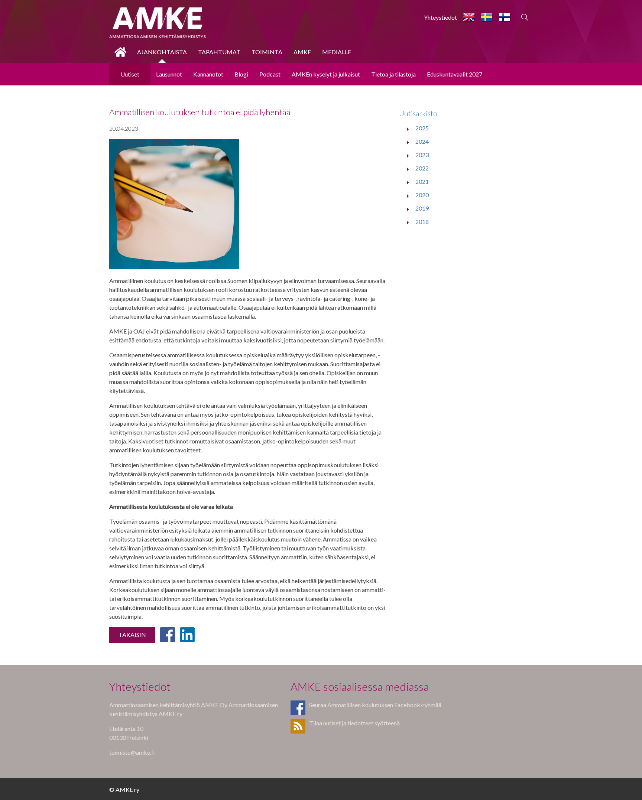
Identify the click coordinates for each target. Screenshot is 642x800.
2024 (422, 141)
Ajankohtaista (162, 51)
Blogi (241, 74)
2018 (422, 221)
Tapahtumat (219, 51)
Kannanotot (208, 74)
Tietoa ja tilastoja (393, 74)
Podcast (270, 74)
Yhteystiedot (440, 17)
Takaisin (132, 634)
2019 (422, 208)
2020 (422, 194)
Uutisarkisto (418, 113)
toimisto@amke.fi (132, 752)
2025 (422, 127)
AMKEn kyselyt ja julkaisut (326, 74)
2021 (422, 181)
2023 (422, 154)
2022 (422, 168)
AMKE (302, 51)
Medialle (336, 51)
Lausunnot (169, 74)
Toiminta (267, 51)
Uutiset (129, 74)
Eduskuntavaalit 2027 (454, 74)
